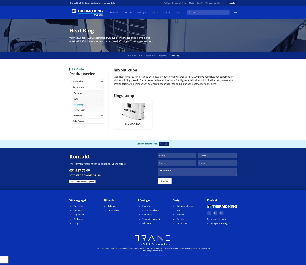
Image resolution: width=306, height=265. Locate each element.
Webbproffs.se (160, 255)
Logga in (232, 3)
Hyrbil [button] (179, 12)
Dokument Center (179, 3)
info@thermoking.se (85, 175)
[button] (235, 12)
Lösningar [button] (141, 12)
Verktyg (167, 3)
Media (191, 3)
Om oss (208, 3)
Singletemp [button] (78, 87)
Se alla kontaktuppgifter (84, 181)
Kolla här (163, 144)
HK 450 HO (80, 110)
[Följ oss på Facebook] (209, 213)
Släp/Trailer (77, 81)
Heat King (78, 104)
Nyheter (155, 12)
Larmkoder (218, 3)
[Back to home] (87, 12)
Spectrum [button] (77, 115)
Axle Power (78, 121)
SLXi (76, 98)
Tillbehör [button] (128, 12)
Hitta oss (168, 12)
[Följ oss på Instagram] (221, 213)
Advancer (78, 93)
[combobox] (208, 12)
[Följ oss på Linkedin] (215, 213)
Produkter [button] (114, 12)
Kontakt (200, 3)
